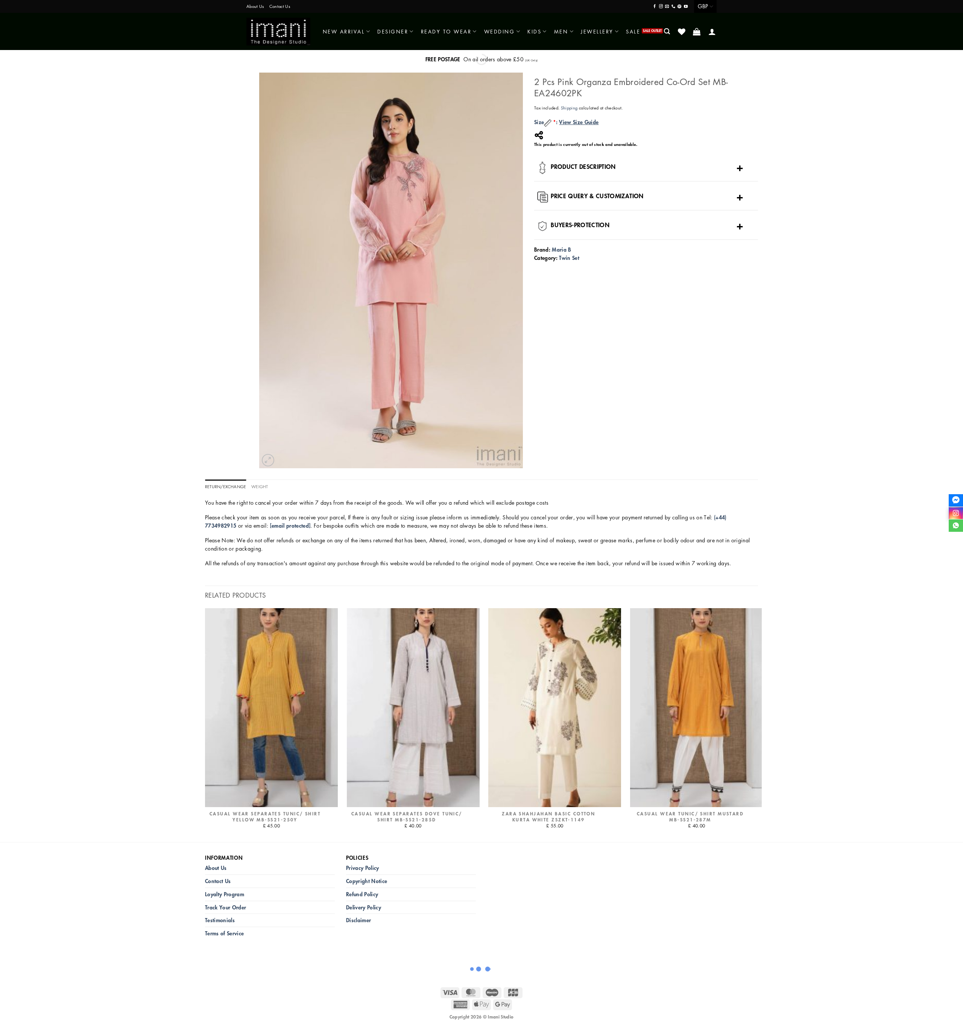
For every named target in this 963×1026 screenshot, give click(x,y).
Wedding (499, 31)
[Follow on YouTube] (686, 7)
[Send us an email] (667, 7)
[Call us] (673, 7)
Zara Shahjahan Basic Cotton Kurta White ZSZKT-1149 (548, 817)
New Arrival (344, 31)
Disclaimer (358, 920)
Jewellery (597, 31)
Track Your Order (225, 907)
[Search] (667, 31)
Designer (392, 31)
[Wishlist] (682, 31)
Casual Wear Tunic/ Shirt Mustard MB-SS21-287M (690, 817)
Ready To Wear (446, 31)
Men (561, 31)
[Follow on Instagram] (661, 7)
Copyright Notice (366, 881)
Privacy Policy (362, 868)
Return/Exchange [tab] (225, 486)
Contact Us (279, 6)
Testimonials (220, 920)
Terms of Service (224, 933)
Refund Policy (362, 894)
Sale (633, 31)
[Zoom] (268, 460)
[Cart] (697, 31)
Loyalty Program (224, 894)
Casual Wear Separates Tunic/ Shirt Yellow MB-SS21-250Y (265, 817)
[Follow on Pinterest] (679, 7)
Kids (534, 31)
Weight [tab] (259, 486)
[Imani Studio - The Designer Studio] (278, 31)
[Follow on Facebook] (654, 7)
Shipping (569, 108)
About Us (255, 6)
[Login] (712, 31)
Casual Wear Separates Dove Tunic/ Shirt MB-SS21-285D (406, 817)
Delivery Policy (363, 907)
